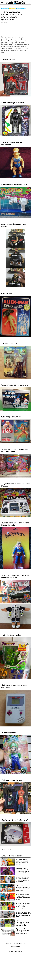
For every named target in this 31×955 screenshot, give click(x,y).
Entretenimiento (5, 8)
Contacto (8, 944)
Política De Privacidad (19, 944)
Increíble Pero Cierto (21, 8)
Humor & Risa (13, 8)
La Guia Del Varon (15, 2)
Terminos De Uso (16, 946)
